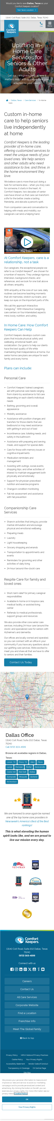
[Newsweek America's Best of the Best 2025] (18, 885)
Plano (40, 762)
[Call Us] (41, 25)
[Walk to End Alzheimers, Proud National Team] (18, 898)
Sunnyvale (11, 777)
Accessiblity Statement (15, 1064)
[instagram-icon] (16, 969)
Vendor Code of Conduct (38, 1064)
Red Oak (22, 772)
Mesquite (23, 777)
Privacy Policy (12, 1055)
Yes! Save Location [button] (25, 10)
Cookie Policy (17, 1059)
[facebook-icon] (12, 969)
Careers (27, 981)
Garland (33, 777)
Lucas (9, 767)
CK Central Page (39, 1068)
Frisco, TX (23, 762)
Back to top (28, 1038)
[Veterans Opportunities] (18, 869)
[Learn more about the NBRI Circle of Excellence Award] (27, 918)
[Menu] (50, 25)
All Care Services (27, 997)
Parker (29, 767)
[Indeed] (38, 969)
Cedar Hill (11, 772)
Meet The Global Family (27, 1029)
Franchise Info (27, 1021)
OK (27, 1099)
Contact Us (27, 989)
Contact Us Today (21, 662)
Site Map (27, 1072)
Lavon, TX (11, 762)
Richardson (12, 782)
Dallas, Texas (16, 100)
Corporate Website (27, 1005)
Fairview (19, 767)
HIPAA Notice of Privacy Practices (34, 1055)
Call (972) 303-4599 (16, 747)
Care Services (30, 100)
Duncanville (40, 767)
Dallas (32, 772)
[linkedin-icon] (20, 969)
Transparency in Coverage (18, 1068)
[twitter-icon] (29, 969)
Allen (32, 762)
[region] (27, 1096)
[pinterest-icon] (25, 969)
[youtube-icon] (34, 969)
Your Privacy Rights (34, 1059)
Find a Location (27, 1013)
